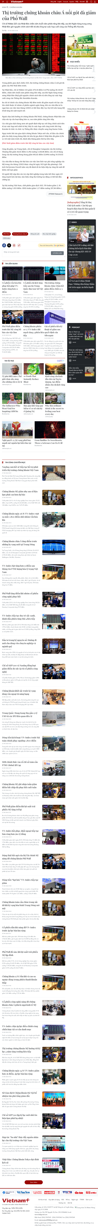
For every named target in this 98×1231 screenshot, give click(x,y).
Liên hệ (70, 1203)
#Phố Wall (6, 234)
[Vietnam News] (14, 1193)
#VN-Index (6, 238)
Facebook (4, 245)
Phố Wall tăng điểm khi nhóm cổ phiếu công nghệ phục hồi (20, 595)
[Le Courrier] (27, 1193)
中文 (77, 1)
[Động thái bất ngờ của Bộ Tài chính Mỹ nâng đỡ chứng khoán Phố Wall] (53, 861)
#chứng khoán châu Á (20, 234)
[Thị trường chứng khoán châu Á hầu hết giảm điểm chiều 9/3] (55, 273)
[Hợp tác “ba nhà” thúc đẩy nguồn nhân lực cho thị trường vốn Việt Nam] (53, 1143)
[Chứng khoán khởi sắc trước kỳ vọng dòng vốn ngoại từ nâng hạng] (53, 697)
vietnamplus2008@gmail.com (48, 1220)
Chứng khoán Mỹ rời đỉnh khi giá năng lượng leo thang (80, 110)
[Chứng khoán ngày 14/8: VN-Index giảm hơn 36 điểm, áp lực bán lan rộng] (53, 1076)
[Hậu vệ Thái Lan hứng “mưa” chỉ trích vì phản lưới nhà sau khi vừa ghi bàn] (89, 335)
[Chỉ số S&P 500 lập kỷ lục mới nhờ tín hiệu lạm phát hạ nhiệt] (53, 1121)
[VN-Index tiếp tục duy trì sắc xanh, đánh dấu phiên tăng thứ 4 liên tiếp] (53, 621)
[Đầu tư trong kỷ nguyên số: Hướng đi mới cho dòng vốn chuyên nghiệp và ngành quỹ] (53, 646)
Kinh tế (5, 7)
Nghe (74, 342)
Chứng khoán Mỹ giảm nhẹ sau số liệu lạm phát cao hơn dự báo (20, 493)
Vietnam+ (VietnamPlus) (17, 1)
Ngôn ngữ (75, 1199)
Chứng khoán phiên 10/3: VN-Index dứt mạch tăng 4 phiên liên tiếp (33, 331)
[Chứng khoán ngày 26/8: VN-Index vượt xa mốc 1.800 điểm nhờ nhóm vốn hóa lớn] (53, 519)
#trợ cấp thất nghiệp (49, 234)
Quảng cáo (62, 1203)
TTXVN (82, 1199)
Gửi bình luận (57, 253)
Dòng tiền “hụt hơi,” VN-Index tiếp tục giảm (20, 881)
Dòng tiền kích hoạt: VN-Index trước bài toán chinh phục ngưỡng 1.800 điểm (21, 739)
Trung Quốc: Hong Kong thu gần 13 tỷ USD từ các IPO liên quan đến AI (19, 715)
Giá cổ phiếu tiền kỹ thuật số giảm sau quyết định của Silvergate (53, 331)
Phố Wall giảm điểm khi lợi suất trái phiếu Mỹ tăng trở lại (18, 808)
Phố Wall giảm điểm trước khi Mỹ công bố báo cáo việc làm (11, 329)
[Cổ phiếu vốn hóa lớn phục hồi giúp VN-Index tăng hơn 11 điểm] (12, 273)
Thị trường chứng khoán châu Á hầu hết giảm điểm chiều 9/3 (54, 285)
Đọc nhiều (75, 62)
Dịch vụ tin (89, 1199)
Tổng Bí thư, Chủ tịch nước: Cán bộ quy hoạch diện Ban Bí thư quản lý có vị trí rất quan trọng (81, 207)
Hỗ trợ (68, 1199)
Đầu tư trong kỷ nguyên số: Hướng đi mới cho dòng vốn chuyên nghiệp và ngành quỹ (19, 643)
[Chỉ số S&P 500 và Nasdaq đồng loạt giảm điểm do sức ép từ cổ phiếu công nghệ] (53, 671)
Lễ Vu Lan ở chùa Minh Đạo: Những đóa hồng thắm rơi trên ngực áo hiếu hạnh (81, 284)
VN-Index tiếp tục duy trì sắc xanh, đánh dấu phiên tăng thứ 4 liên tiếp (18, 617)
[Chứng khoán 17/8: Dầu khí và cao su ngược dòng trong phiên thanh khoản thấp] (53, 982)
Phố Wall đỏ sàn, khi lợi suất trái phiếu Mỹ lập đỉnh (20, 953)
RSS (63, 1199)
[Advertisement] (34, 211)
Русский (82, 1)
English (60, 1)
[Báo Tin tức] (69, 1193)
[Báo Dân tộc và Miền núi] (83, 1193)
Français (65, 1)
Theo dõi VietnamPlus (46, 245)
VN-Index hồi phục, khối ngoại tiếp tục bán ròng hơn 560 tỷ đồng (20, 832)
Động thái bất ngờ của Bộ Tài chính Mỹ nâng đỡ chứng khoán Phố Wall (20, 857)
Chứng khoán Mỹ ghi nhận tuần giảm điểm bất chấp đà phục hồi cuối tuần (19, 786)
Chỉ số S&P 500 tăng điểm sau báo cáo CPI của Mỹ (80, 89)
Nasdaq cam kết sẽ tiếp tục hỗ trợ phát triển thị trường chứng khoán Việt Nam (20, 468)
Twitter (9, 245)
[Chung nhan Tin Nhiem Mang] (85, 1207)
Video (74, 222)
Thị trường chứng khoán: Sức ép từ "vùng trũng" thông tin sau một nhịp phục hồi (81, 99)
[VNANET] (58, 1193)
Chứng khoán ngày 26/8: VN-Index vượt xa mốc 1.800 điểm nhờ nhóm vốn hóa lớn (20, 516)
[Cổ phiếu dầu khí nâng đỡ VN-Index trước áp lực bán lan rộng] (53, 933)
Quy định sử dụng (54, 1199)
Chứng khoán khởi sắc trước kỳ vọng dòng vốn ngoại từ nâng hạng (19, 692)
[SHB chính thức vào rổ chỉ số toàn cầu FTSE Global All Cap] (53, 768)
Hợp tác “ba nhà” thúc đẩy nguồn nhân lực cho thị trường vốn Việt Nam (20, 1139)
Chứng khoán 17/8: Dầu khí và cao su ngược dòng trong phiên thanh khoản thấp (19, 979)
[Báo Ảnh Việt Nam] (40, 1193)
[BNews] (93, 1193)
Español (71, 1)
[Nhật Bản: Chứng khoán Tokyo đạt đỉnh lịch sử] (53, 1165)
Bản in (14, 245)
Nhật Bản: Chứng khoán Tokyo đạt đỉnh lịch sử (20, 1161)
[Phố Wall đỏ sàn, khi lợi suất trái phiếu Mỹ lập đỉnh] (53, 958)
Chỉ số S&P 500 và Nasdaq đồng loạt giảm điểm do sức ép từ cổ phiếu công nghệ (20, 668)
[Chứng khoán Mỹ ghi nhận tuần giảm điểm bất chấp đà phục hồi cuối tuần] (53, 790)
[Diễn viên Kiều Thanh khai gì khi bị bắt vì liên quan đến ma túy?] (89, 371)
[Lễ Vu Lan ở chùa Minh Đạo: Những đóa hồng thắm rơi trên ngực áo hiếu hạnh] (81, 269)
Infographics (76, 178)
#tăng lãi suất (35, 234)
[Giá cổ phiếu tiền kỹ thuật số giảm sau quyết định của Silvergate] (55, 317)
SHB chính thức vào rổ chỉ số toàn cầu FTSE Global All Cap (20, 763)
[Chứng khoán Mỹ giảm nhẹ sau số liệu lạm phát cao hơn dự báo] (53, 497)
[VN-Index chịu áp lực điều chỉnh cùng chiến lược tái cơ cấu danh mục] (53, 1032)
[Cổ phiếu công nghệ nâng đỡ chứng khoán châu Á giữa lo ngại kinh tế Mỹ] (53, 1007)
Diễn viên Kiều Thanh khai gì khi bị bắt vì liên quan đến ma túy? (76, 371)
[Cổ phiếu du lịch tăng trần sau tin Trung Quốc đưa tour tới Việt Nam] (33, 273)
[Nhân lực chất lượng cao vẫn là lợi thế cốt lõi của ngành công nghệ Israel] (89, 353)
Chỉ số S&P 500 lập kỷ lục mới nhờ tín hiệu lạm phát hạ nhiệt (19, 1117)
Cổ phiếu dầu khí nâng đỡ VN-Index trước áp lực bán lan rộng (19, 929)
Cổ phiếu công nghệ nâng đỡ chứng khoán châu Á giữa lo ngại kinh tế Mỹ (19, 1003)
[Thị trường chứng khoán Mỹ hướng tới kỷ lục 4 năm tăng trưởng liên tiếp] (53, 1054)
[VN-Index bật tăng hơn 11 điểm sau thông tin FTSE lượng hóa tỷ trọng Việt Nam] (53, 571)
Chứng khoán (16, 7)
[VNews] (49, 1193)
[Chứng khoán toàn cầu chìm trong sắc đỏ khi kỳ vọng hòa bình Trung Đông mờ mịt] (53, 908)
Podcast (76, 327)
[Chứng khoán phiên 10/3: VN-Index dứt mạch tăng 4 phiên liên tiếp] (33, 317)
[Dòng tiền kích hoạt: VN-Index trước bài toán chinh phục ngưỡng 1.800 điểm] (53, 743)
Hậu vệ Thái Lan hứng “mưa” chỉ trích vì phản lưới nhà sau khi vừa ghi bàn (76, 335)
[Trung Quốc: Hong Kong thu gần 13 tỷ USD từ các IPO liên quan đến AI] (53, 719)
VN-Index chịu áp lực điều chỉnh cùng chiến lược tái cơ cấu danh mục (20, 1028)
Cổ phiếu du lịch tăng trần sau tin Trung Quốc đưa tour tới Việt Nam (33, 287)
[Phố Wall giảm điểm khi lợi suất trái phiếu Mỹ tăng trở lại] (53, 812)
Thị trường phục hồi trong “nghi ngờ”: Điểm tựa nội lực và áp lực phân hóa (80, 67)
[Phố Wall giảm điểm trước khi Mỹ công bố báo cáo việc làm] (28, 143)
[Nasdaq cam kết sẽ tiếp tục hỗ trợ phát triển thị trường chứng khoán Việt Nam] (53, 473)
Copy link (19, 245)
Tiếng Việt (53, 1)
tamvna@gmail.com (41, 1214)
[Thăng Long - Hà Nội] (87, 2)
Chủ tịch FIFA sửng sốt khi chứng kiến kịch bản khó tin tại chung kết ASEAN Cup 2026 (81, 250)
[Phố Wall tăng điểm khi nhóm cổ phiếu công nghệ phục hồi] (53, 599)
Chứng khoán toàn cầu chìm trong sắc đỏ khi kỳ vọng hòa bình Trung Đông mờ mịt (20, 905)
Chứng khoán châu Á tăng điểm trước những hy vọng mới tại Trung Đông (19, 543)
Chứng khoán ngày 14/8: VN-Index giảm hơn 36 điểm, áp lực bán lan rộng (20, 1072)
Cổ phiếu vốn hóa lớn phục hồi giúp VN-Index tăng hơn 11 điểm (11, 287)
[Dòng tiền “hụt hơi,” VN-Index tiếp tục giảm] (53, 886)
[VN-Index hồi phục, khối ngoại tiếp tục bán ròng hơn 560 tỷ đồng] (53, 837)
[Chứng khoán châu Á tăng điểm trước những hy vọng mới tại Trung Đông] (53, 547)
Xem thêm (33, 1182)
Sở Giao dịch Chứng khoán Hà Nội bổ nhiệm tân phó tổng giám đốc (19, 1094)
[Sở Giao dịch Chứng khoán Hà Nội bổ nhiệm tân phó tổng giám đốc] (53, 1099)
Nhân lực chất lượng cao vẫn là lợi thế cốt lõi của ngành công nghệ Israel (76, 353)
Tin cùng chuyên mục (15, 462)
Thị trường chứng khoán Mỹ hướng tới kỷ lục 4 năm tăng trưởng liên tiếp (21, 1050)
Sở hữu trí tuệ (42, 1199)
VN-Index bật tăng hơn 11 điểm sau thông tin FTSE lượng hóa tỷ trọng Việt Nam (20, 568)
